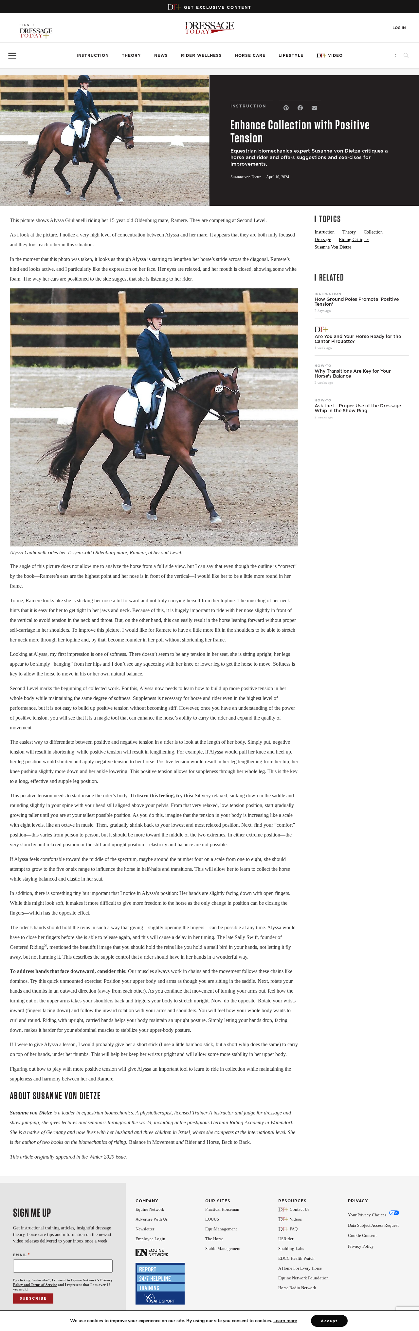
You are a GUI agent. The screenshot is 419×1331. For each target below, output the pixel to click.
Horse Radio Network (297, 1287)
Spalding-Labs (291, 1248)
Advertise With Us (152, 1219)
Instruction (93, 55)
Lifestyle (291, 55)
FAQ (294, 1228)
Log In (399, 28)
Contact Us (299, 1209)
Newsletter (145, 1228)
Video (335, 55)
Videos (296, 1219)
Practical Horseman (222, 1209)
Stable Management (223, 1248)
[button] (286, 108)
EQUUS (212, 1219)
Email (21, 1255)
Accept (329, 1321)
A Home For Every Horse (300, 1268)
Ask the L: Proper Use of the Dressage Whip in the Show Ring (358, 408)
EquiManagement (221, 1228)
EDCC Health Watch (296, 1258)
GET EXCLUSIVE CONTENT (217, 7)
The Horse (214, 1238)
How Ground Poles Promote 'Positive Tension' (357, 302)
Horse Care (250, 55)
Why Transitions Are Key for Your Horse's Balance (353, 374)
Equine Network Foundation (303, 1277)
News (161, 55)
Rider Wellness (201, 55)
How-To (323, 365)
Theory (131, 55)
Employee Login (150, 1238)
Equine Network (150, 1209)
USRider (285, 1238)
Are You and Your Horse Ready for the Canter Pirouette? (358, 339)
